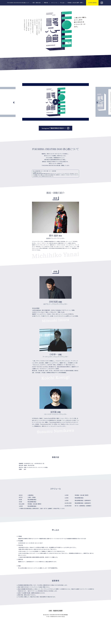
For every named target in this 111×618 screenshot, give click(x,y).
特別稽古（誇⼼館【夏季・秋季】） (76, 2)
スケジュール (54, 2)
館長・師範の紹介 (37, 2)
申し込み (62, 2)
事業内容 (46, 2)
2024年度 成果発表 (92, 2)
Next (100, 102)
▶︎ (55, 102)
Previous (11, 102)
